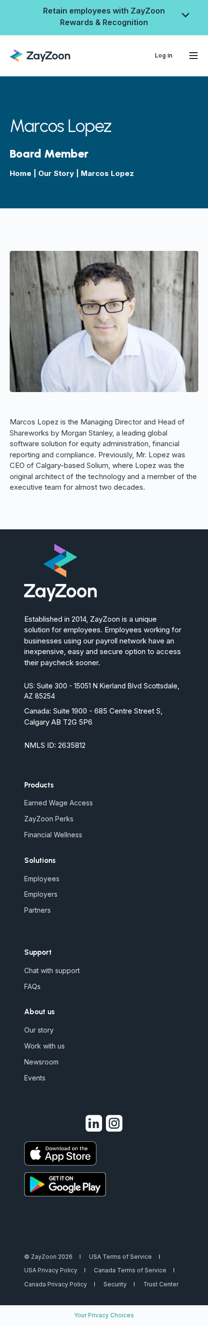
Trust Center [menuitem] (160, 1284)
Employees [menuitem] (41, 878)
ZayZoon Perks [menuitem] (49, 819)
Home (20, 173)
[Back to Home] (40, 54)
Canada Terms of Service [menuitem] (130, 1270)
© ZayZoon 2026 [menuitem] (48, 1256)
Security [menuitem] (115, 1284)
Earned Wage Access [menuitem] (58, 803)
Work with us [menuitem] (44, 1046)
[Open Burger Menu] (193, 55)
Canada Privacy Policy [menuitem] (55, 1284)
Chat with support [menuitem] (52, 970)
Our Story (56, 173)
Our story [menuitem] (39, 1030)
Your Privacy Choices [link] (104, 1315)
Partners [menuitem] (37, 910)
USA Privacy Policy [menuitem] (50, 1270)
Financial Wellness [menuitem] (53, 835)
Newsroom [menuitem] (41, 1062)
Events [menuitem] (34, 1078)
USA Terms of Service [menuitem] (120, 1256)
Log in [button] (163, 55)
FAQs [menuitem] (32, 986)
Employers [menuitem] (41, 894)
